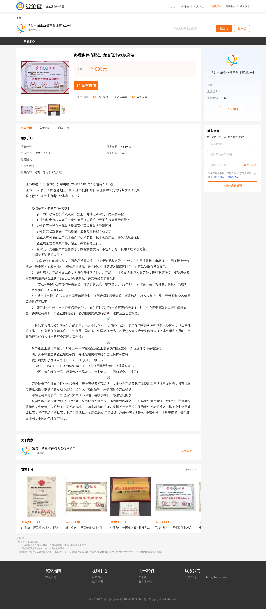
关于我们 (143, 577)
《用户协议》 (220, 176)
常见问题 (50, 577)
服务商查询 (145, 581)
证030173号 (98, 599)
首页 (172, 6)
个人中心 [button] (198, 6)
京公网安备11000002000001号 (127, 599)
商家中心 (230, 6)
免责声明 (97, 581)
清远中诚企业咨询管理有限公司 (49, 25)
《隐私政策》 (234, 176)
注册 (247, 6)
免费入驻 (216, 6)
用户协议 (97, 577)
